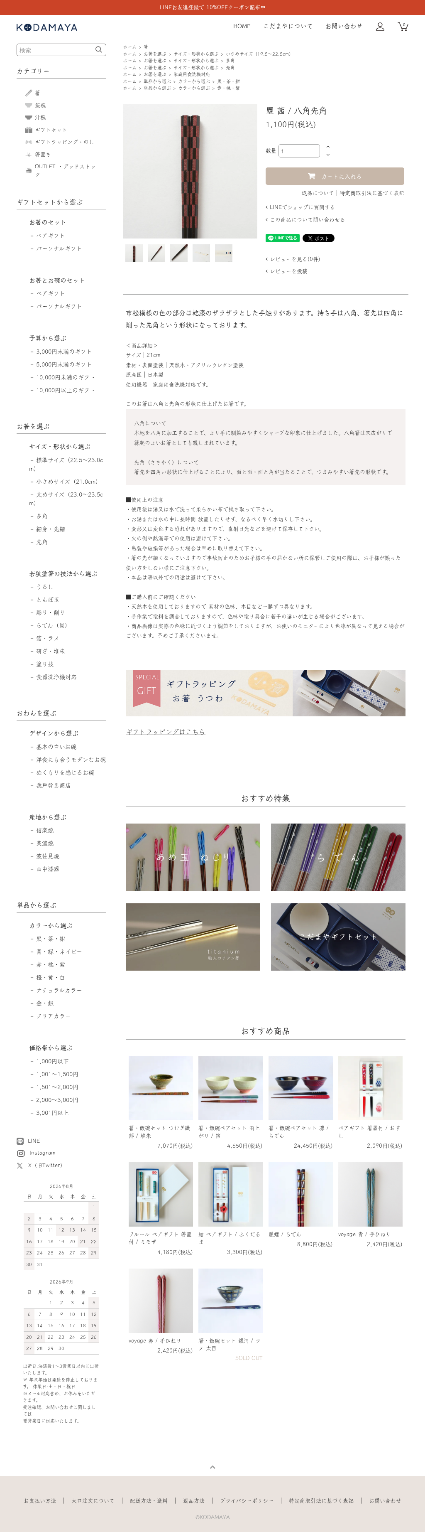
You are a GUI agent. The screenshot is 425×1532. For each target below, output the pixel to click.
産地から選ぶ (47, 817)
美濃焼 (45, 843)
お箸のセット (47, 222)
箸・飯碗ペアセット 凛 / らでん (299, 1131)
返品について (318, 193)
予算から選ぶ (47, 338)
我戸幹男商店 (53, 785)
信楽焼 (45, 830)
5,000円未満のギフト (64, 364)
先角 (230, 67)
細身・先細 (50, 529)
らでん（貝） (53, 625)
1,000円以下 (52, 1061)
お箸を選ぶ (155, 54)
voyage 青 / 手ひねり (364, 1234)
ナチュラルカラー (59, 990)
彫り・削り (50, 612)
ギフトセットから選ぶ (50, 202)
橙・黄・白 (50, 977)
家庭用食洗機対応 (191, 74)
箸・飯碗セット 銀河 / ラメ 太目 (229, 1344)
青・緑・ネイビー (59, 951)
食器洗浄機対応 (56, 677)
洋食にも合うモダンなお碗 (71, 759)
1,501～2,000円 (57, 1087)
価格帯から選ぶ (51, 1048)
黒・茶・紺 (228, 81)
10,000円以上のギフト (65, 390)
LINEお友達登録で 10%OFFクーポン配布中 (213, 7)
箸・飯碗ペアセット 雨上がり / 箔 (229, 1131)
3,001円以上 (52, 1113)
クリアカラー (53, 1016)
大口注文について (93, 1500)
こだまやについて (288, 26)
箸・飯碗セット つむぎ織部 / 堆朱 (159, 1131)
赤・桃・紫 (228, 88)
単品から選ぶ (157, 81)
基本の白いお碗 (56, 747)
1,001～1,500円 (57, 1074)
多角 (230, 60)
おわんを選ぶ (36, 713)
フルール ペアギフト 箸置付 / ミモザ (160, 1238)
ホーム (130, 46)
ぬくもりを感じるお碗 (65, 772)
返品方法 (194, 1500)
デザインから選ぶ (53, 733)
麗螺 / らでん (285, 1234)
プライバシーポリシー (247, 1500)
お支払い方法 (40, 1500)
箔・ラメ (47, 638)
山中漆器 (47, 869)
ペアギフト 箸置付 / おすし (369, 1131)
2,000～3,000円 (57, 1100)
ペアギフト (50, 236)
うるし (45, 587)
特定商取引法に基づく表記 (372, 193)
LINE (33, 1140)
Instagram (41, 1153)
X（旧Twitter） (47, 1165)
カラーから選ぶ (194, 81)
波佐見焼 (47, 856)
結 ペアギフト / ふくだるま (229, 1238)
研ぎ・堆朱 (50, 651)
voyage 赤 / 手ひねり (155, 1340)
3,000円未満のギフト (64, 351)
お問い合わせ (344, 26)
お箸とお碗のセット (57, 280)
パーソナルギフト (59, 248)
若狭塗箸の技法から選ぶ (63, 574)
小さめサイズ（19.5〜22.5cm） (259, 54)
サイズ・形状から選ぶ (196, 54)
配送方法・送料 (149, 1500)
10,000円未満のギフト (65, 377)
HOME (242, 26)
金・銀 (45, 1003)
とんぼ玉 (47, 599)
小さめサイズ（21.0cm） (68, 481)
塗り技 (45, 664)
